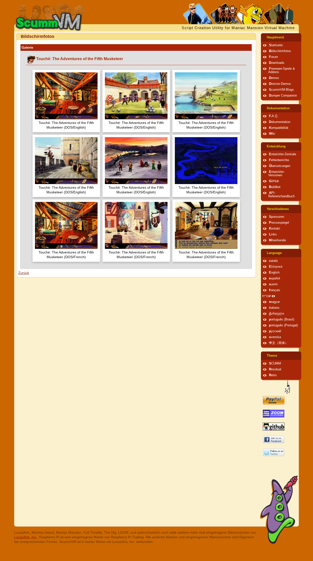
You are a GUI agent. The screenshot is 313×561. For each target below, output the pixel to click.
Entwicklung (276, 146)
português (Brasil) (281, 319)
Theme (272, 355)
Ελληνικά (275, 266)
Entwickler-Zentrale (282, 154)
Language (274, 253)
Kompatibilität (278, 128)
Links (273, 234)
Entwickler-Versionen (276, 173)
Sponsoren (276, 217)
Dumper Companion (283, 95)
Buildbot (274, 187)
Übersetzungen (279, 166)
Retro (273, 375)
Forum (273, 57)
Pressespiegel (279, 222)
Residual (275, 369)
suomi (273, 284)
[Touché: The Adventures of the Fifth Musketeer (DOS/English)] (66, 96)
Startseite (276, 45)
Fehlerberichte (279, 160)
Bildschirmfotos (280, 51)
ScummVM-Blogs (281, 89)
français (274, 290)
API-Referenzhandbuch (281, 194)
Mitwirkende (277, 240)
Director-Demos (280, 84)
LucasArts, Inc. (25, 537)
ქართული (276, 313)
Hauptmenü (275, 37)
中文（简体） (278, 343)
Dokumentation (278, 108)
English (274, 272)
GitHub (274, 181)
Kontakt (274, 228)
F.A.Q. (273, 116)
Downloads (276, 63)
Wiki (272, 133)
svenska (275, 337)
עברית (266, 296)
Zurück (23, 273)
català (273, 261)
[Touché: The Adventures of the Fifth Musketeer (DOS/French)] (66, 226)
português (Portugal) (283, 325)
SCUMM (275, 363)
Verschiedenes (278, 209)
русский (275, 331)
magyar (274, 302)
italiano (274, 307)
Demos (274, 78)
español (274, 278)
